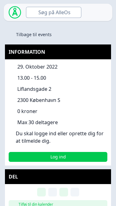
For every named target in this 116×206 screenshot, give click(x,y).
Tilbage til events (34, 34)
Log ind (58, 157)
